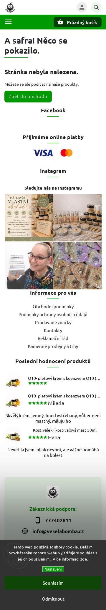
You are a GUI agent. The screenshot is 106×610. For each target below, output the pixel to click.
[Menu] (8, 21)
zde (83, 558)
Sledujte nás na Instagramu (53, 188)
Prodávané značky (53, 322)
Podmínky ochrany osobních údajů (53, 314)
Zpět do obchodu (28, 96)
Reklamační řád (53, 338)
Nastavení (53, 569)
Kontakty (53, 330)
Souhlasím (53, 583)
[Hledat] (96, 7)
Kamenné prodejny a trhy (53, 346)
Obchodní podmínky (53, 306)
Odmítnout (53, 598)
